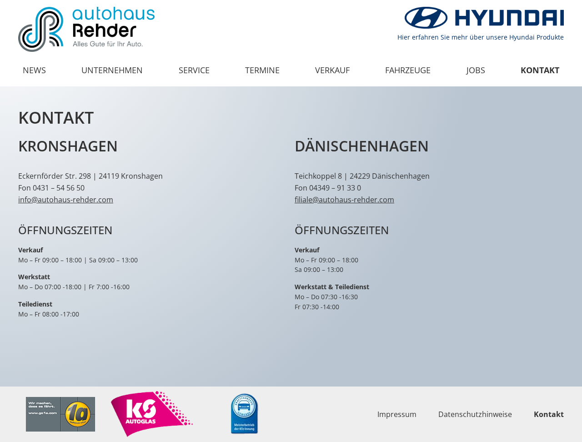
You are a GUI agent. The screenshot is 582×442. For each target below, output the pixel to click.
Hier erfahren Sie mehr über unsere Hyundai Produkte (480, 37)
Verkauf (332, 70)
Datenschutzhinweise (475, 414)
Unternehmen (112, 70)
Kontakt (540, 70)
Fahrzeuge (408, 70)
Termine (262, 70)
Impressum (396, 414)
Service (194, 70)
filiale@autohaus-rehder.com (344, 200)
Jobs (476, 70)
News (34, 70)
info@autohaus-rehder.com (65, 200)
